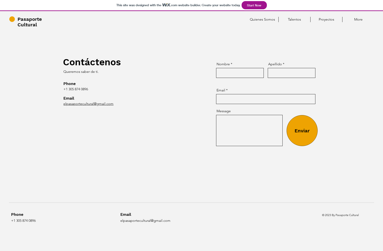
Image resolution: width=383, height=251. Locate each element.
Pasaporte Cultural (30, 21)
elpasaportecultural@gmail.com (88, 104)
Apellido (275, 64)
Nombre (223, 64)
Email (221, 90)
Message (224, 111)
